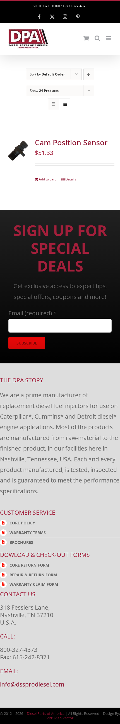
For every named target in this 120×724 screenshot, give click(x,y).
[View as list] (64, 104)
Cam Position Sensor (71, 142)
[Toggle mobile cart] (86, 38)
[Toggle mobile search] (97, 38)
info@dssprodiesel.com (32, 684)
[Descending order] (88, 74)
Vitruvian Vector (60, 717)
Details (70, 179)
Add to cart (47, 179)
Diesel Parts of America (45, 713)
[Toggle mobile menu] (109, 38)
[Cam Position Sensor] (18, 150)
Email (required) (32, 313)
